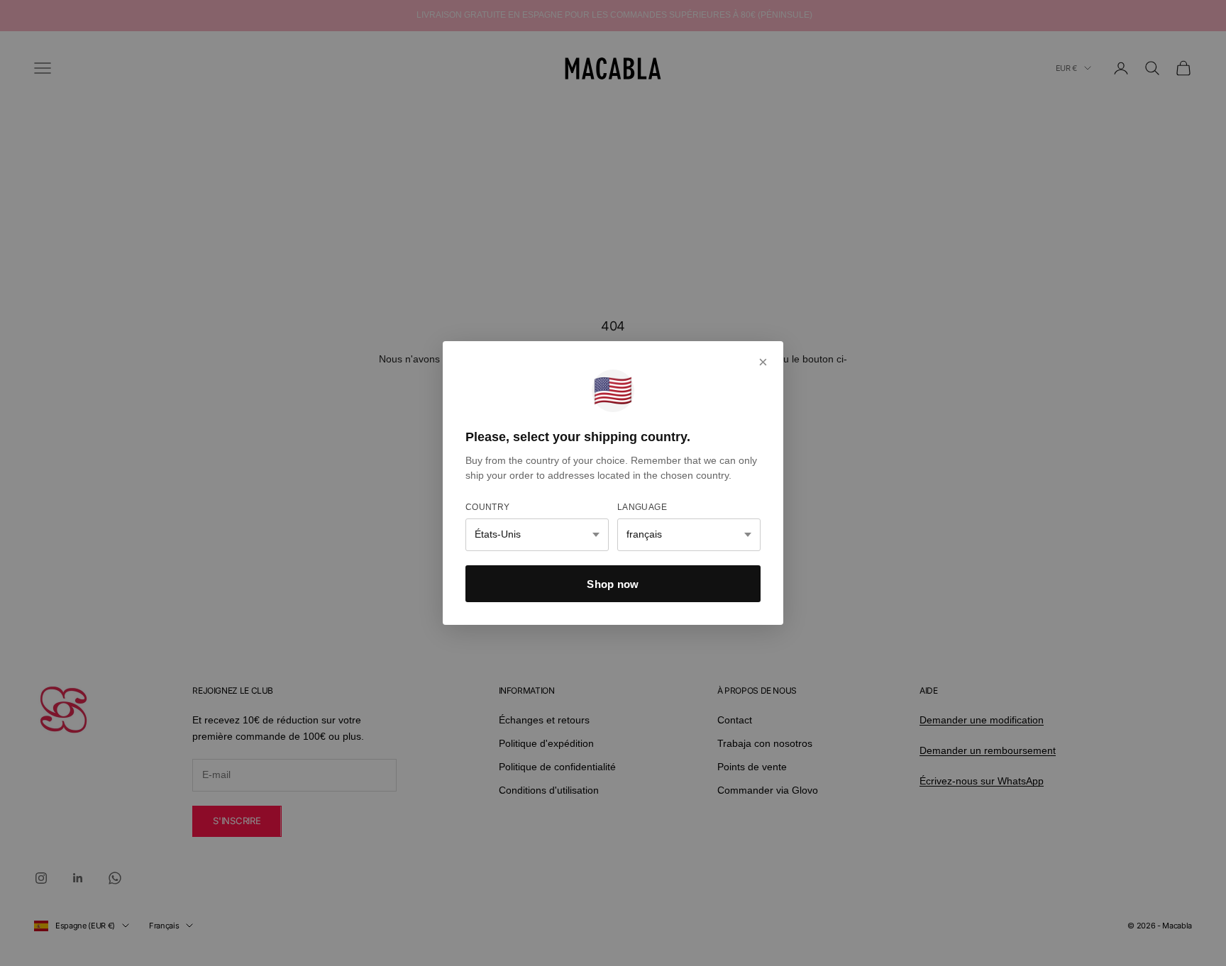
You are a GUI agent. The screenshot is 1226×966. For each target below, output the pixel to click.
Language (642, 507)
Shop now (613, 584)
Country (487, 507)
